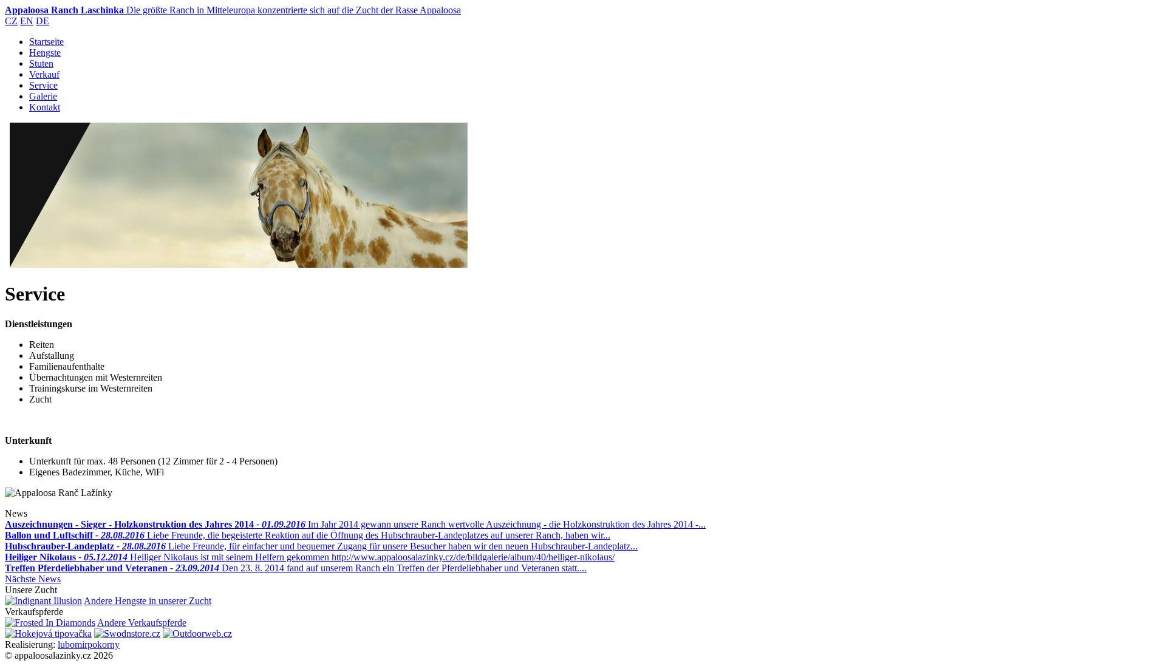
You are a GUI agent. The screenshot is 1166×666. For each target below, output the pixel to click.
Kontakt (44, 107)
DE (42, 21)
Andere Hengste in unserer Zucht (147, 601)
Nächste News (33, 579)
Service (43, 85)
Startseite (46, 41)
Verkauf (44, 74)
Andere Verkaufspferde (141, 622)
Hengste (45, 52)
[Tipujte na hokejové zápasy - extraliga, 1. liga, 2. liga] (48, 633)
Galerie (43, 96)
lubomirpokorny (89, 644)
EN (26, 21)
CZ (11, 21)
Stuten (41, 63)
